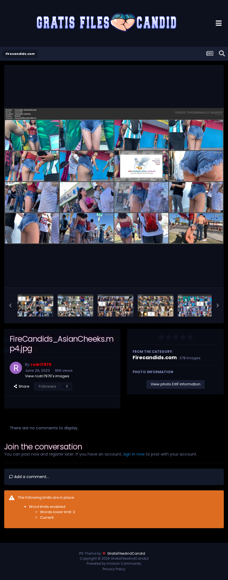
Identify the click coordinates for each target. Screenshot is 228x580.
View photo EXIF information (175, 384)
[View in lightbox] (114, 176)
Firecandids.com (155, 357)
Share (23, 386)
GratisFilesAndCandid (126, 553)
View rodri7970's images (47, 376)
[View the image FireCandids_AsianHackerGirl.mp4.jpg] (156, 305)
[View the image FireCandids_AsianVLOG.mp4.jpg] (75, 305)
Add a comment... (31, 476)
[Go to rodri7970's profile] (16, 368)
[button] (10, 305)
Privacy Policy (114, 569)
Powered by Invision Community (114, 563)
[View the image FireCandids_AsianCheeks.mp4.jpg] (196, 305)
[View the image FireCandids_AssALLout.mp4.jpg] (35, 305)
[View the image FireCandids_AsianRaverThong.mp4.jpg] (115, 305)
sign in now (134, 454)
